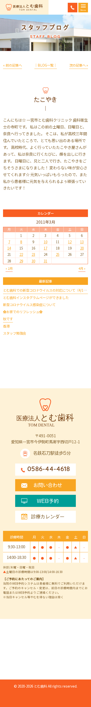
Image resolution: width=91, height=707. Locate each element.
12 (70, 241)
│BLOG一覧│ (45, 65)
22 (21, 254)
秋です (8, 318)
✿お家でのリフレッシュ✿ (22, 311)
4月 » (81, 268)
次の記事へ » (78, 65)
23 (33, 254)
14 (9, 248)
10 (45, 241)
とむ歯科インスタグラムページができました (36, 297)
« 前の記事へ (12, 65)
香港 (6, 326)
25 (57, 254)
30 (33, 260)
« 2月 (9, 268)
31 (45, 260)
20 (82, 248)
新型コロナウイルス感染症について (29, 304)
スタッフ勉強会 (14, 333)
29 (21, 260)
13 (82, 241)
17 (45, 248)
